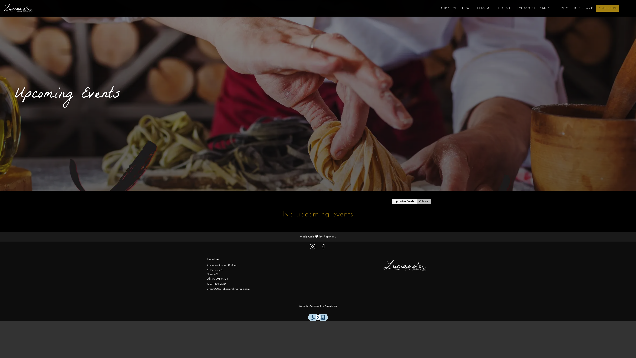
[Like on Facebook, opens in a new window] (323, 248)
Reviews (563, 8)
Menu (466, 8)
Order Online (607, 8)
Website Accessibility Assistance (318, 306)
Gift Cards (482, 8)
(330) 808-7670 (216, 284)
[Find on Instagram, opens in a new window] (313, 248)
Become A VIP (583, 8)
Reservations (447, 8)
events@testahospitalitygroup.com (228, 289)
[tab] (404, 201)
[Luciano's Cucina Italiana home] (17, 8)
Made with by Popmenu (169, 237)
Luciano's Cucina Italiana (404, 265)
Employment (526, 8)
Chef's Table (503, 8)
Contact (546, 8)
